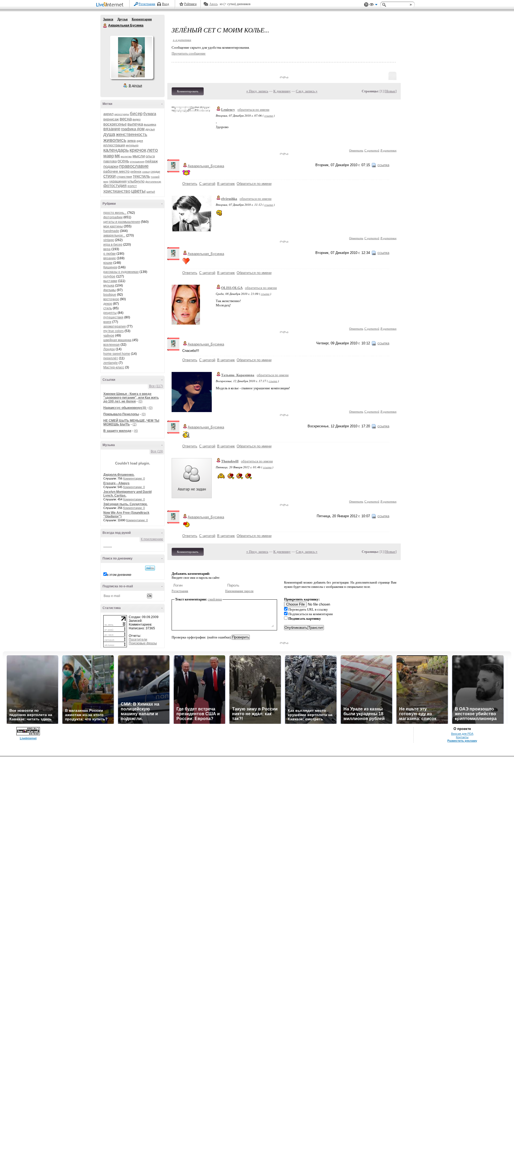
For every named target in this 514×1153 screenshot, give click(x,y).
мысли (139, 156)
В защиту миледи (117, 431)
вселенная (111, 345)
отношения (137, 161)
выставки (110, 281)
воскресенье (115, 124)
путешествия (113, 317)
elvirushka (229, 199)
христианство (116, 191)
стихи (109, 176)
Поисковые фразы (143, 643)
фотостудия (115, 185)
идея (140, 140)
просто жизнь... (114, 213)
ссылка (268, 115)
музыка (108, 285)
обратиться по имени (253, 110)
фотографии (113, 217)
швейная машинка (117, 340)
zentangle (110, 363)
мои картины (113, 226)
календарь (116, 150)
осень (123, 161)
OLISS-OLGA (232, 288)
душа (109, 134)
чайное (108, 335)
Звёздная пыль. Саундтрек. (125, 504)
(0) (140, 401)
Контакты (462, 737)
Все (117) (156, 386)
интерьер (132, 145)
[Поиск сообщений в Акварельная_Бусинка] (150, 568)
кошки (107, 263)
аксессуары (121, 114)
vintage (108, 240)
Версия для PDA (462, 733)
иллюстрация (114, 145)
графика (128, 129)
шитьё (150, 191)
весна (126, 118)
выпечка (135, 124)
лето (152, 150)
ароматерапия (114, 326)
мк (117, 155)
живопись (114, 140)
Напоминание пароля (239, 591)
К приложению (152, 539)
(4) (136, 431)
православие (134, 166)
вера (107, 249)
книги (107, 322)
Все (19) (157, 451)
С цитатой (371, 150)
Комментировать (187, 91)
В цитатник (388, 150)
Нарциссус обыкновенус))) (125, 408)
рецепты (110, 313)
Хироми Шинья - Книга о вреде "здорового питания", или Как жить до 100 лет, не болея (131, 397)
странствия (124, 176)
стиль (107, 308)
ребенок (135, 171)
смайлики (215, 599)
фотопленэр (153, 181)
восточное (111, 299)
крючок (138, 150)
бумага (149, 113)
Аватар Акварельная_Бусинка (131, 57)
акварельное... (114, 235)
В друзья (135, 85)
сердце (155, 171)
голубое (109, 276)
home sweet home (116, 354)
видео (137, 119)
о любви (109, 254)
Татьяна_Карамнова (237, 375)
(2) (135, 424)
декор (107, 304)
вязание (111, 128)
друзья (150, 129)
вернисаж (111, 119)
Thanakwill (230, 461)
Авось (213, 4)
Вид (373, 5)
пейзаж (151, 161)
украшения (118, 181)
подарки (110, 166)
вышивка (150, 124)
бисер (136, 113)
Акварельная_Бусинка (206, 166)
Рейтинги (190, 4)
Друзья (122, 19)
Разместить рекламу (462, 740)
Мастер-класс (113, 367)
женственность (131, 134)
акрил (108, 114)
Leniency (228, 110)
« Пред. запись (257, 91)
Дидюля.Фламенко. (118, 475)
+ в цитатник (182, 40)
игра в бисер (112, 244)
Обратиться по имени (254, 184)
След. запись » (307, 91)
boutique (109, 294)
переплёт (110, 358)
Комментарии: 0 (134, 478)
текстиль (141, 176)
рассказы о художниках (121, 272)
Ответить (356, 150)
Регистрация (147, 4)
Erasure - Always (116, 483)
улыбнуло (136, 181)
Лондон (109, 349)
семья (146, 171)
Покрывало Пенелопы (121, 414)
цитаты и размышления (121, 222)
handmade (111, 231)
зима (131, 140)
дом (141, 129)
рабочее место (116, 171)
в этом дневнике (119, 575)
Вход (165, 4)
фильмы (109, 290)
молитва (126, 156)
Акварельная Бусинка (105, 26)
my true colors (113, 331)
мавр (108, 155)
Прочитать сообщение (189, 53)
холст (132, 186)
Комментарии (142, 19)
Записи (108, 19)
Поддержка (366, 4)
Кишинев (110, 267)
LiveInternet (110, 5)
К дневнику (282, 91)
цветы (138, 191)
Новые (390, 91)
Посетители (138, 639)
